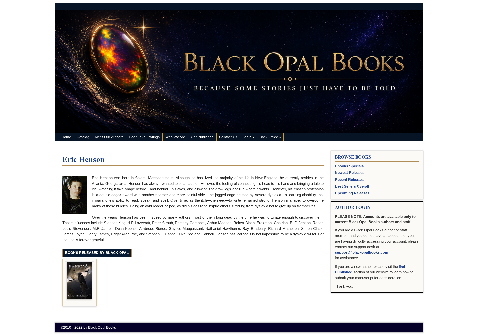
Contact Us (228, 137)
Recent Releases (349, 179)
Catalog (83, 137)
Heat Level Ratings (144, 137)
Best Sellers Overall (352, 186)
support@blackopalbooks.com (361, 252)
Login (246, 137)
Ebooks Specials (349, 166)
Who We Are (175, 137)
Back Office (269, 137)
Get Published (202, 137)
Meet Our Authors (109, 137)
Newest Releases (349, 172)
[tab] (97, 253)
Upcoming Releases (352, 193)
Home (66, 137)
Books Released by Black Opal (97, 253)
